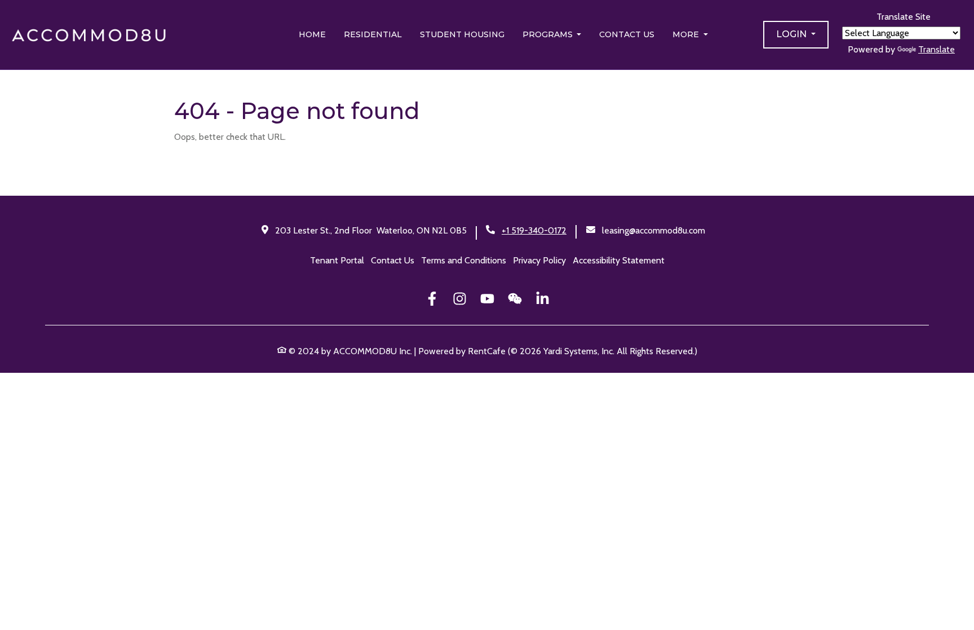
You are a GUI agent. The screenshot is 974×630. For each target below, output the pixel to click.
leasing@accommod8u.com (653, 230)
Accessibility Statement (619, 260)
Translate (936, 49)
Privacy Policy (539, 260)
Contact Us (626, 34)
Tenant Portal (337, 260)
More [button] (686, 34)
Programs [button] (549, 34)
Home (312, 34)
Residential (373, 34)
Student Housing (462, 34)
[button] (796, 35)
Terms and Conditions (463, 260)
